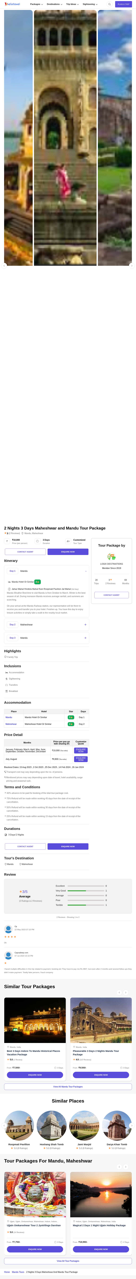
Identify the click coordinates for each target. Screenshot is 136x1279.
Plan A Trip (123, 4)
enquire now (68, 552)
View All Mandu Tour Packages (68, 1087)
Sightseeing (89, 4)
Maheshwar (37, 533)
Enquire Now (35, 1075)
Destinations (53, 4)
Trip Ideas (71, 4)
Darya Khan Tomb (117, 1144)
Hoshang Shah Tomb (52, 1144)
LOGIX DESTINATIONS (111, 564)
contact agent (25, 552)
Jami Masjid (84, 1144)
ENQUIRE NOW (81, 750)
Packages (35, 4)
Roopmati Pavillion (19, 1144)
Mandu (27, 533)
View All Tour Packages (68, 1261)
